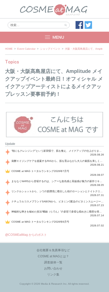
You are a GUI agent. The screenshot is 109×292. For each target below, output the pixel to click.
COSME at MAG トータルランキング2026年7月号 (40, 171)
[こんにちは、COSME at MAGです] (54, 137)
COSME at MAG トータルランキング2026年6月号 (40, 221)
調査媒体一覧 (53, 262)
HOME (9, 48)
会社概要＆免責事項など (53, 250)
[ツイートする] (88, 25)
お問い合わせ (53, 268)
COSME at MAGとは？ (53, 256)
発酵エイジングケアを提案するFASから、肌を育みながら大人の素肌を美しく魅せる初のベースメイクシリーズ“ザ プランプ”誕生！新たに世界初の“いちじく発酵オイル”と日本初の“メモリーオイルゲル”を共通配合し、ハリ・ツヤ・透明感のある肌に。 (57, 161)
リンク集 (53, 274)
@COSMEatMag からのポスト (26, 235)
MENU (54, 37)
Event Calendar (26, 48)
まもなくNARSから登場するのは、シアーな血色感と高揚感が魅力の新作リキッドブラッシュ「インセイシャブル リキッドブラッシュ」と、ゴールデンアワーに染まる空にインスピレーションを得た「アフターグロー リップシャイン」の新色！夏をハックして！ (57, 181)
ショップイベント (50, 48)
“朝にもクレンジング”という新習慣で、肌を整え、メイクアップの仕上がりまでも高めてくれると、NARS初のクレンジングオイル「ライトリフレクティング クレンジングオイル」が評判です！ (57, 150)
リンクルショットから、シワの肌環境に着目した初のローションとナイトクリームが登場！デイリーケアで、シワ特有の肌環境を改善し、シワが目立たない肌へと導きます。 (57, 191)
